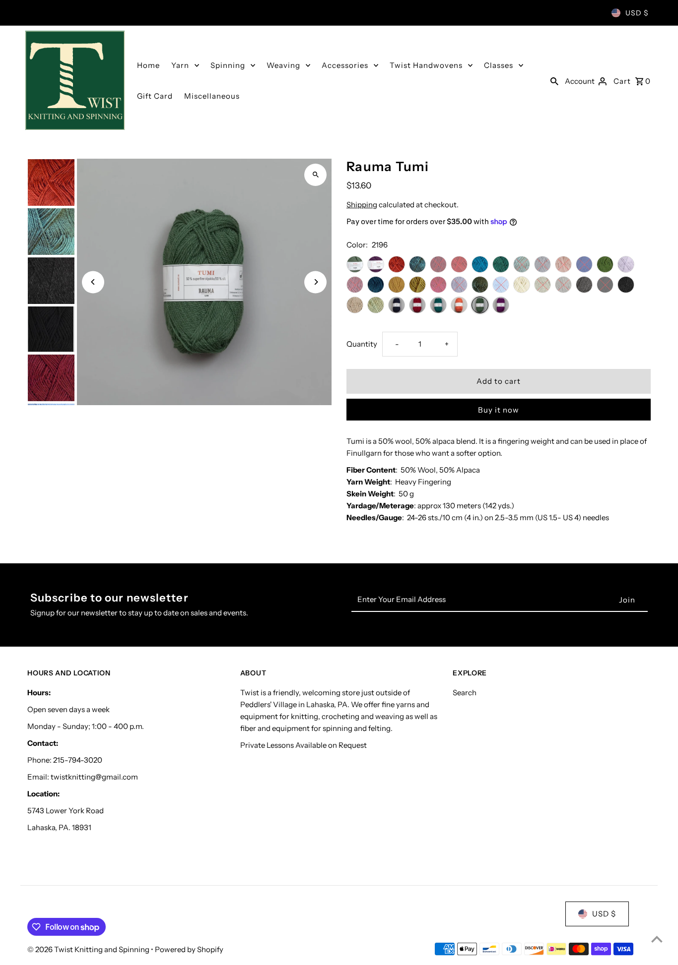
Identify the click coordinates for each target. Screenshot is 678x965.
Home (148, 65)
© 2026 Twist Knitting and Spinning (89, 949)
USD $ (637, 12)
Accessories (345, 65)
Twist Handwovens (426, 65)
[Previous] (93, 282)
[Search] (554, 80)
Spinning (227, 65)
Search (464, 692)
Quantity (361, 344)
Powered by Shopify (189, 949)
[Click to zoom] (315, 175)
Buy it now (498, 410)
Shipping (361, 204)
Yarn (180, 65)
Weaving (283, 65)
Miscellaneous (212, 96)
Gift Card (155, 96)
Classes (498, 65)
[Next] (315, 282)
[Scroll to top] (657, 939)
